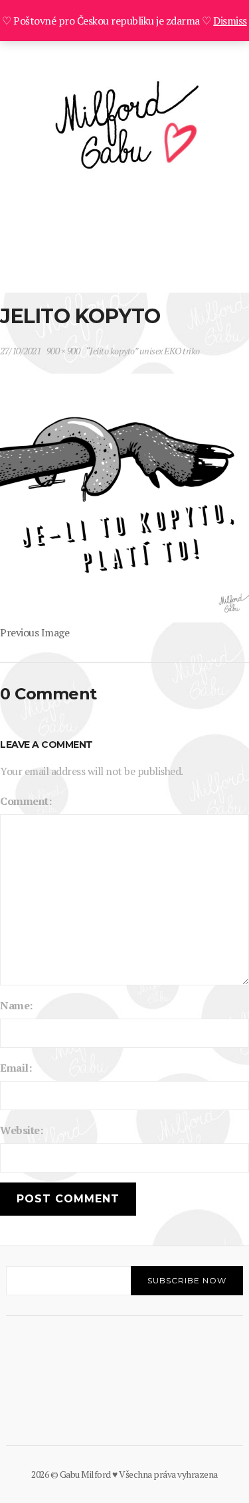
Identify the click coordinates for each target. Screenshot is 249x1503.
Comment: (25, 801)
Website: (21, 1130)
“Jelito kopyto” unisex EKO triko (143, 350)
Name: (16, 1005)
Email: (15, 1067)
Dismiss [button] (230, 20)
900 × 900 (63, 350)
